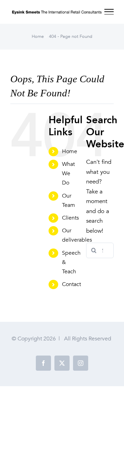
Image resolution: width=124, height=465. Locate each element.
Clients (70, 218)
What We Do (68, 173)
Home (69, 151)
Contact (71, 284)
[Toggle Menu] (109, 11)
